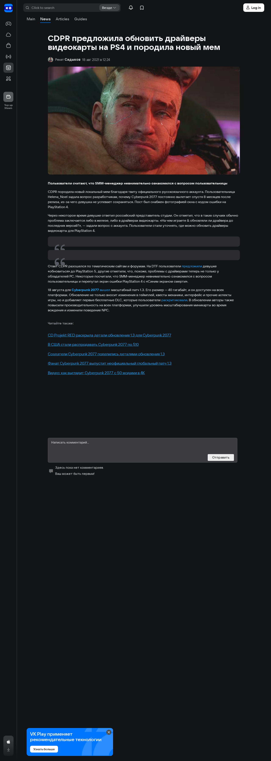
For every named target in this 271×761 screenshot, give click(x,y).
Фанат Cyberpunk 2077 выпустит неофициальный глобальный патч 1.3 (109, 363)
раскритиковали (174, 300)
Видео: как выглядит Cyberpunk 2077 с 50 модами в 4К (96, 372)
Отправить (221, 457)
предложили (192, 266)
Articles (62, 18)
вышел (105, 290)
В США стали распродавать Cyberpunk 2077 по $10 (93, 344)
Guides (80, 18)
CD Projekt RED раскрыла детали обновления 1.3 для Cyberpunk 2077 (109, 335)
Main (31, 18)
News (45, 18)
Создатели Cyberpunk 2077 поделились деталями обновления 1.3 (106, 354)
